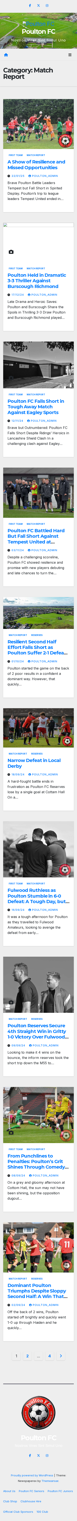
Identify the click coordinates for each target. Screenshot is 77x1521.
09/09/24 (19, 1045)
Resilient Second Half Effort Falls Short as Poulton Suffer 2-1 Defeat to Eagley (36, 650)
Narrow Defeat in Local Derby (34, 763)
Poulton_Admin (45, 175)
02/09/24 (19, 1305)
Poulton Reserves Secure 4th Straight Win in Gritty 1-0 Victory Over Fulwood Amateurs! (36, 1034)
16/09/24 (18, 909)
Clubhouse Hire (31, 1501)
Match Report (36, 155)
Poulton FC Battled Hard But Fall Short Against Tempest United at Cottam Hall (36, 539)
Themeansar (49, 1481)
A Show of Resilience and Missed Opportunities (36, 164)
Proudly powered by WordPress (32, 1475)
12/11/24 (18, 420)
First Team (16, 155)
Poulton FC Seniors (31, 1491)
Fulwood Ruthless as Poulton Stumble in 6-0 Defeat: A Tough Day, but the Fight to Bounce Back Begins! (37, 901)
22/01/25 (18, 175)
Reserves (37, 635)
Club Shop (10, 1501)
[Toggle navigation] (70, 54)
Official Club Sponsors (18, 1511)
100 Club (42, 1511)
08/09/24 (19, 1175)
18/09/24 (18, 774)
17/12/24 (18, 294)
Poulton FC (38, 31)
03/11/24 (18, 550)
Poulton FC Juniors (60, 1491)
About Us (9, 1491)
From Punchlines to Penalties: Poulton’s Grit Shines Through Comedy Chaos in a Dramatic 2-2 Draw (36, 1167)
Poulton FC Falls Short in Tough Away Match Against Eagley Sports (35, 406)
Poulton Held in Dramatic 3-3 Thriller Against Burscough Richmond (36, 280)
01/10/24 (18, 661)
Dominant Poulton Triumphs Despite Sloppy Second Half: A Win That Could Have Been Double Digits (36, 1297)
